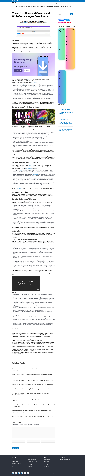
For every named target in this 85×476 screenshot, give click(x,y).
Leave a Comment (15, 18)
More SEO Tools (46, 466)
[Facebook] (12, 0)
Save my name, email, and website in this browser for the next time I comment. (28, 445)
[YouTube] (25, 473)
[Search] (71, 14)
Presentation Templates (68, 3)
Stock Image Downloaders (31, 6)
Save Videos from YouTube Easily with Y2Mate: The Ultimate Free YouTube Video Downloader (65, 108)
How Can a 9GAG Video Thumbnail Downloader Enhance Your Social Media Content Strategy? (65, 129)
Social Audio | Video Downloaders (52, 6)
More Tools (30, 466)
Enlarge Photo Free (69, 0)
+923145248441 (65, 460)
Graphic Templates (58, 3)
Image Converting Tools (32, 459)
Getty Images (14, 77)
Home (16, 6)
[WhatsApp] (28, 473)
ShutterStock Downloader (16, 459)
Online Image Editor (61, 0)
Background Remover (54, 0)
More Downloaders (15, 466)
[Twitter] (14, 0)
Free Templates (50, 3)
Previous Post (15, 357)
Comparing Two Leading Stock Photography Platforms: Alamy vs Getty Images (32, 380)
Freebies (66, 6)
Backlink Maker (46, 461)
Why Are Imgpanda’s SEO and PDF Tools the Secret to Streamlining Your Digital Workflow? (65, 118)
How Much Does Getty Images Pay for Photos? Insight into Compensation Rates (32, 389)
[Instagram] (15, 0)
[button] (53, 3)
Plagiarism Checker (47, 459)
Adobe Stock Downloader (16, 463)
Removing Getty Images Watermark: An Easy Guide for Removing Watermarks (32, 384)
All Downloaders (21, 6)
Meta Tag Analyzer (47, 464)
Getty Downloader (15, 461)
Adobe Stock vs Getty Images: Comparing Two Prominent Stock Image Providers (33, 416)
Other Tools (30, 464)
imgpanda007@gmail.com (66, 459)
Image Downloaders (41, 6)
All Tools (62, 6)
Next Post (52, 357)
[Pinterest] (17, 0)
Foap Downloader (15, 465)
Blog (70, 6)
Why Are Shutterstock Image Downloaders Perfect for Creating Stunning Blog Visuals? (65, 123)
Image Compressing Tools (32, 461)
